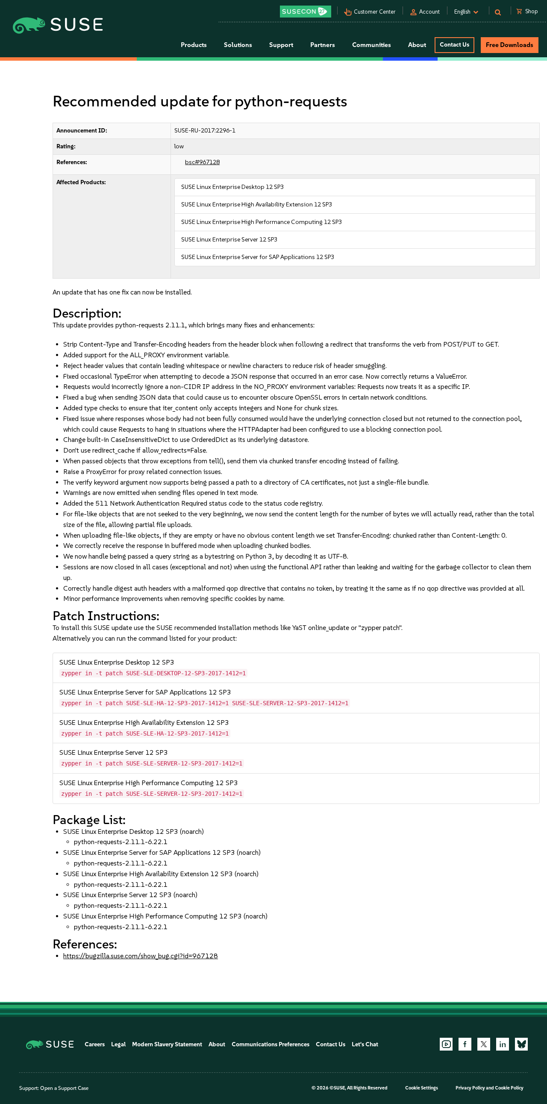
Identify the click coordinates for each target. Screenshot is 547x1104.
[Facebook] (465, 1044)
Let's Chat (365, 1044)
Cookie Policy (509, 1088)
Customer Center (375, 12)
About (217, 1044)
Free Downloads (509, 45)
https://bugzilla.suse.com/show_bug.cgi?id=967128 (140, 956)
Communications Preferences (270, 1044)
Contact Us (454, 44)
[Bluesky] (521, 1044)
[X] (483, 1044)
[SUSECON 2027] (305, 12)
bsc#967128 (202, 162)
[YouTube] (446, 1044)
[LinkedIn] (502, 1044)
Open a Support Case (64, 1088)
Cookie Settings (421, 1088)
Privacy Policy (470, 1088)
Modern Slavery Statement (167, 1044)
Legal (118, 1044)
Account (429, 12)
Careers (95, 1044)
